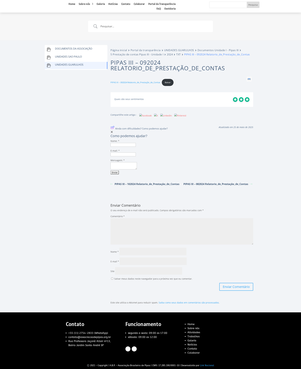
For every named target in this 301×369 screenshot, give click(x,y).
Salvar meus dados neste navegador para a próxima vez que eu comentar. (153, 278)
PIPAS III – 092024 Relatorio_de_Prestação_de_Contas (135, 82)
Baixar (168, 82)
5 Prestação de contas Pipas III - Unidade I (137, 54)
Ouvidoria (170, 9)
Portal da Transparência (162, 4)
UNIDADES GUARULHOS (179, 50)
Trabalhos (193, 336)
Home (72, 4)
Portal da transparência (146, 50)
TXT (178, 54)
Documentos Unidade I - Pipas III (218, 50)
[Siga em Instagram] (134, 348)
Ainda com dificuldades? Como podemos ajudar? (141, 128)
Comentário (118, 216)
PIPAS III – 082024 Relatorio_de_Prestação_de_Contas (215, 184)
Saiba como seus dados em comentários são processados (189, 302)
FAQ (158, 9)
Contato (125, 4)
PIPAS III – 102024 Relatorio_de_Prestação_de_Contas (147, 184)
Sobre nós (84, 4)
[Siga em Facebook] (127, 348)
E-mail (115, 261)
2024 (170, 54)
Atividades (193, 332)
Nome (115, 251)
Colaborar (139, 4)
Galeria (101, 4)
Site (112, 271)
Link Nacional (207, 365)
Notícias (113, 4)
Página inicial (119, 50)
